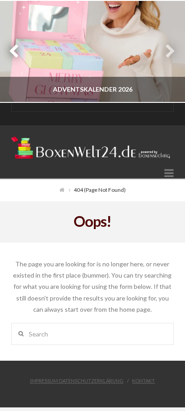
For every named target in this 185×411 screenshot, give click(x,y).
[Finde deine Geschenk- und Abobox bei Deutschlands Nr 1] (92, 144)
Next (166, 51)
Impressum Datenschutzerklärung (76, 381)
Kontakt (143, 381)
